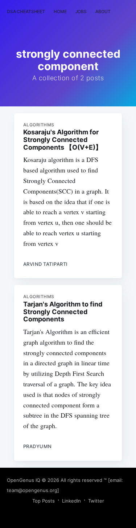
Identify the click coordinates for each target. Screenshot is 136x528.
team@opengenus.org (32, 490)
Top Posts (43, 501)
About (102, 11)
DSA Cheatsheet (26, 11)
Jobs (81, 11)
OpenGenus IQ (23, 480)
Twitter (96, 501)
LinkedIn (71, 501)
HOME (60, 11)
